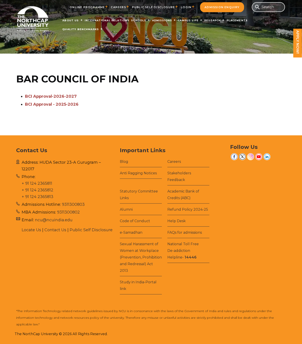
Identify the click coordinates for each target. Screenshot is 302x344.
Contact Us (55, 229)
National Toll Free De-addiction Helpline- (183, 250)
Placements (237, 20)
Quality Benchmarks (80, 29)
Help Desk (176, 221)
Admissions (162, 20)
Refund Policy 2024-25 (187, 209)
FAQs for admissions (184, 232)
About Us (70, 20)
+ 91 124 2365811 (37, 183)
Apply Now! (298, 42)
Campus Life (188, 20)
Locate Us (31, 229)
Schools (138, 20)
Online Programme (87, 7)
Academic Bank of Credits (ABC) (183, 194)
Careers (118, 7)
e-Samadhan (131, 232)
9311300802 (68, 212)
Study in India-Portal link (138, 285)
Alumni (126, 209)
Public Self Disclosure (153, 7)
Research (212, 20)
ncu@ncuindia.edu (54, 220)
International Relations (107, 20)
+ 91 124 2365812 (37, 190)
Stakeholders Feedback (179, 176)
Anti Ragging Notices (138, 173)
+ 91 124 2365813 (37, 196)
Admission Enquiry (222, 7)
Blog (124, 161)
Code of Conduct (135, 221)
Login (186, 7)
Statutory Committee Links (139, 194)
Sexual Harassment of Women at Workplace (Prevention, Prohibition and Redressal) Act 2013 (141, 257)
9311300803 (73, 204)
